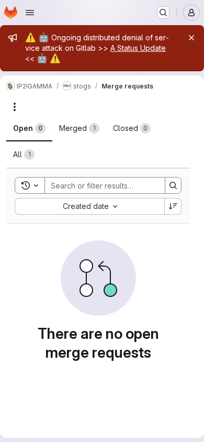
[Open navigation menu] (29, 12)
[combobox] (89, 206)
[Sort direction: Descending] (173, 206)
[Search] (173, 185)
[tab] (29, 128)
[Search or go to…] (163, 12)
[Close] (191, 37)
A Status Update (138, 47)
